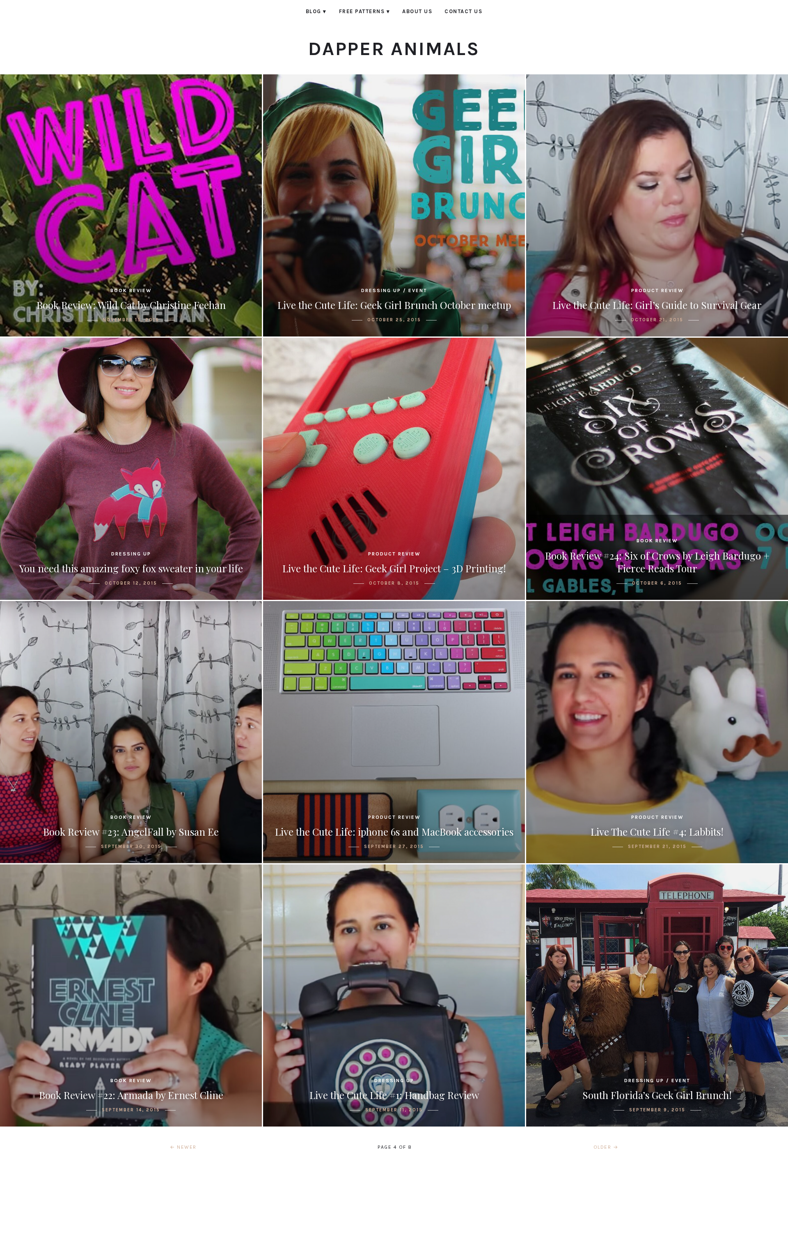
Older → (605, 1147)
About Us (417, 11)
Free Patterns (364, 11)
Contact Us (463, 11)
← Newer (183, 1147)
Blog (316, 11)
